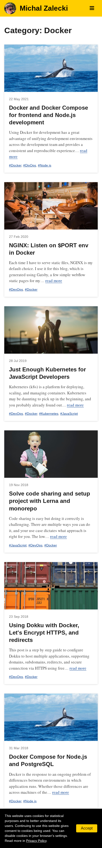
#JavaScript (69, 413)
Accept (87, 828)
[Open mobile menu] (92, 8)
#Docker (15, 165)
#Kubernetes (48, 413)
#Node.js (44, 165)
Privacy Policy (36, 841)
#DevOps (16, 289)
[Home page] (10, 8)
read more (53, 280)
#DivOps (29, 165)
